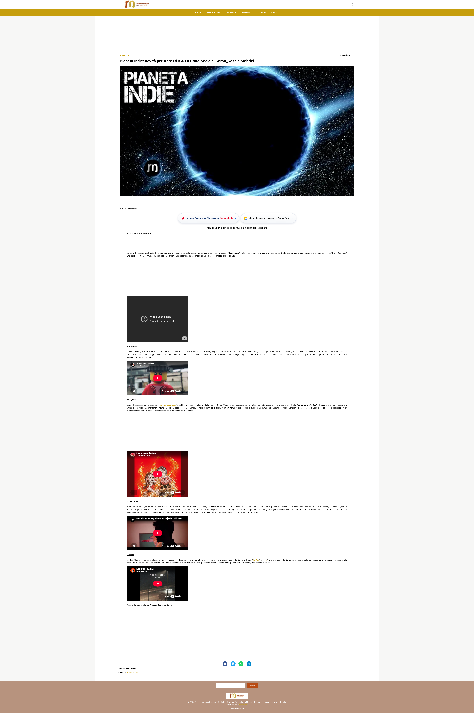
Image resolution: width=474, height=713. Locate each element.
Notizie (198, 12)
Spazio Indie (125, 55)
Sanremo (246, 12)
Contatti (275, 12)
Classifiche (261, 12)
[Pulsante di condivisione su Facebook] (225, 663)
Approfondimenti (214, 12)
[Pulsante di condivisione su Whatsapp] (240, 663)
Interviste (231, 12)
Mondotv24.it (239, 709)
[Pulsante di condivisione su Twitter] (233, 663)
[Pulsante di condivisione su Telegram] (249, 663)
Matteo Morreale (243, 704)
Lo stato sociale (132, 672)
